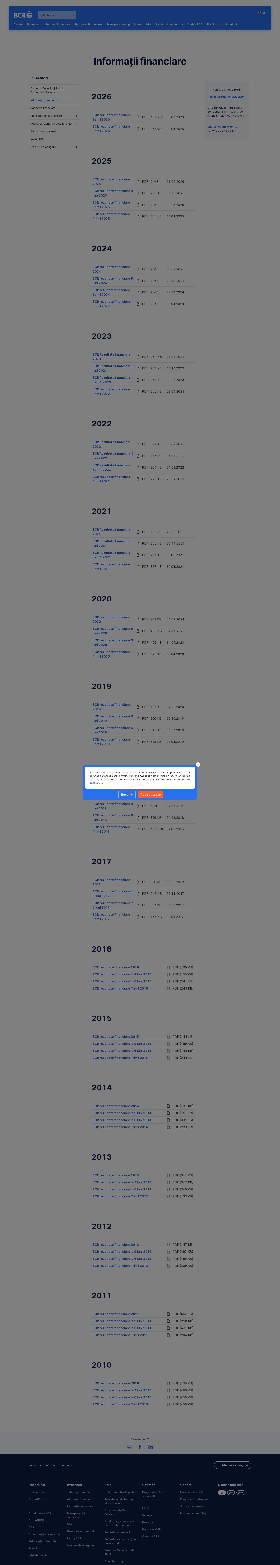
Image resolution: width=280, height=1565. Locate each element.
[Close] (198, 764)
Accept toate (150, 794)
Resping (127, 794)
